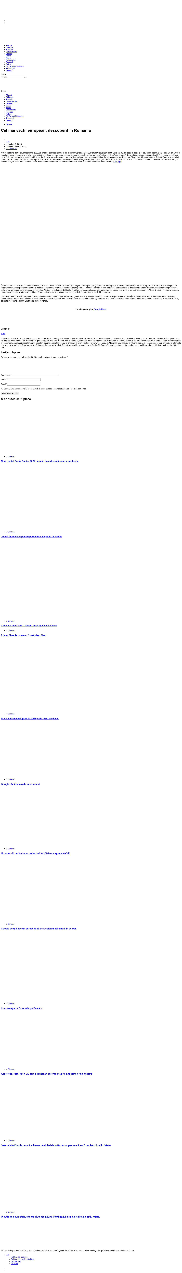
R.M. (8, 142)
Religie (8, 64)
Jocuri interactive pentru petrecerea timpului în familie (31, 536)
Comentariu (6, 375)
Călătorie (9, 47)
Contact (9, 70)
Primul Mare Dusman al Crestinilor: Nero (23, 635)
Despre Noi (16, 1261)
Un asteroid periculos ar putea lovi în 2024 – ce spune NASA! (35, 853)
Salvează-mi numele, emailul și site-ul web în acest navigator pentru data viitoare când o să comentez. (45, 389)
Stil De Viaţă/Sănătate (15, 66)
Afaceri (9, 45)
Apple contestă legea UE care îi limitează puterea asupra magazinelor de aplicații (46, 1073)
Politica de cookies (19, 1257)
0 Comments (11, 149)
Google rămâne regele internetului (20, 784)
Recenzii (9, 62)
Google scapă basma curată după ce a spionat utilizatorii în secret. (39, 928)
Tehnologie (10, 68)
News (8, 58)
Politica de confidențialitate (23, 1259)
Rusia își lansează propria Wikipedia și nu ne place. (30, 718)
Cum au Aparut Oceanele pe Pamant (21, 1008)
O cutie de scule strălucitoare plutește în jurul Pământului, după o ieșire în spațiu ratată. (50, 1216)
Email (4, 384)
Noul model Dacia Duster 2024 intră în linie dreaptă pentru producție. (40, 461)
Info (7, 1255)
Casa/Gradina (11, 52)
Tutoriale (9, 49)
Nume (4, 379)
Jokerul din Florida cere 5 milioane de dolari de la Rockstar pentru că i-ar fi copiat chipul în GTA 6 (56, 1145)
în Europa (117, 162)
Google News (100, 309)
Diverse (9, 54)
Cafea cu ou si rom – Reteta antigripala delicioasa (29, 625)
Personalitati (11, 60)
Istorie (8, 56)
